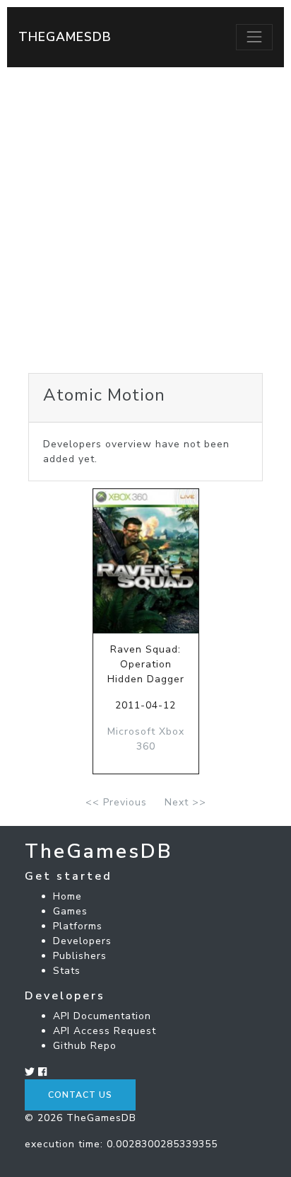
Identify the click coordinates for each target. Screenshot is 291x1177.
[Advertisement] (145, 220)
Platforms (77, 926)
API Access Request (104, 1031)
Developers (82, 941)
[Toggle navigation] (254, 37)
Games (70, 911)
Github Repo (85, 1045)
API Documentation (102, 1016)
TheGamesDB (65, 36)
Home (67, 896)
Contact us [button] (80, 1095)
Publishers (80, 956)
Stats (67, 970)
